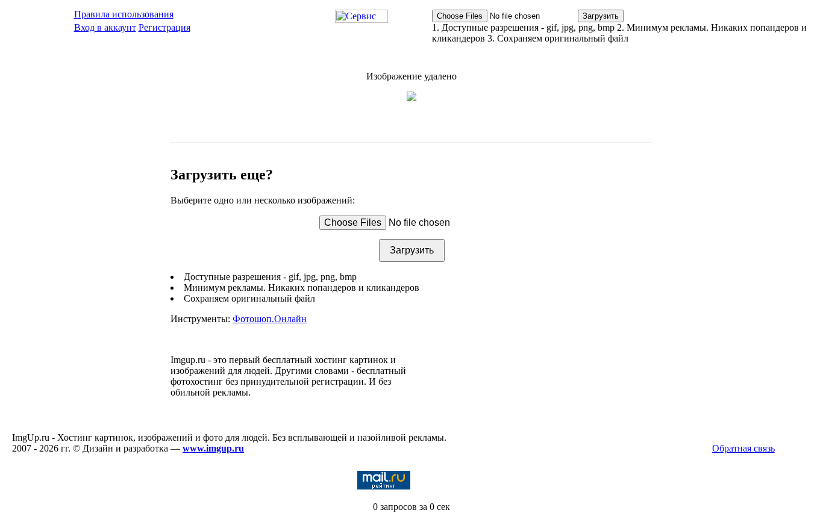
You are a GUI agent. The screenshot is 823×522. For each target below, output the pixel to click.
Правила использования (124, 14)
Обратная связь (743, 448)
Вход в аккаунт (105, 27)
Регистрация (164, 27)
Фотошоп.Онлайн (270, 319)
